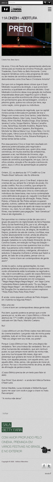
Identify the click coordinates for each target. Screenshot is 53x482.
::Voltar (5, 413)
